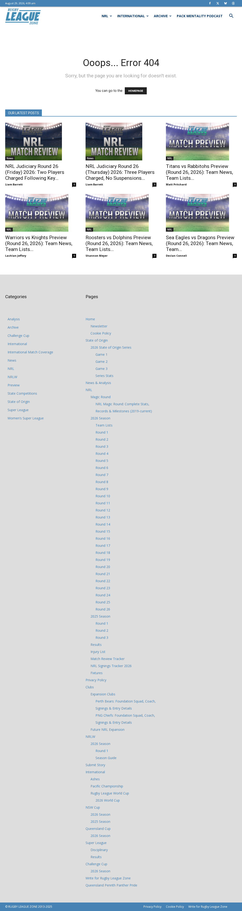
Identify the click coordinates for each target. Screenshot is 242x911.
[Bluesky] (225, 3)
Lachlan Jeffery (15, 255)
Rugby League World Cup (110, 793)
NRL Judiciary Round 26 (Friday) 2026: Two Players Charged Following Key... (34, 172)
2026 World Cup (107, 800)
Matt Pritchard (176, 184)
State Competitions (22, 393)
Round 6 (101, 467)
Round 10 (102, 496)
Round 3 (101, 446)
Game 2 (101, 361)
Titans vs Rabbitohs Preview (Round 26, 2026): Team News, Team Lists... (199, 172)
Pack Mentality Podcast (200, 16)
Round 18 (102, 552)
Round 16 (102, 538)
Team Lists (103, 425)
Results (96, 644)
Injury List (98, 651)
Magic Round (101, 397)
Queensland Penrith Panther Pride (111, 885)
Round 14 (102, 524)
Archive (161, 16)
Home (90, 319)
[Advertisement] (121, 38)
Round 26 (102, 609)
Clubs (90, 687)
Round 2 (101, 439)
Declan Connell (176, 255)
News (10, 158)
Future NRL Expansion (108, 729)
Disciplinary (99, 850)
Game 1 (101, 354)
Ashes (95, 779)
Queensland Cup (98, 828)
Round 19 (102, 559)
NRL (105, 16)
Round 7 (101, 474)
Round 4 (101, 453)
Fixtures (97, 673)
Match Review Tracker (108, 658)
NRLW (12, 377)
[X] (217, 3)
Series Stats (104, 375)
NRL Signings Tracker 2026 (111, 666)
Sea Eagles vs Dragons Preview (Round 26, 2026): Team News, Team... (200, 243)
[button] (231, 16)
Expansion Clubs (103, 694)
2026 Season (100, 418)
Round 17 (102, 545)
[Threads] (233, 3)
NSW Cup (93, 807)
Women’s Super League (26, 418)
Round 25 (102, 602)
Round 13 (102, 517)
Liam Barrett (14, 184)
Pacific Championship (107, 786)
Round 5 (101, 460)
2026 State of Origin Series (111, 347)
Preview (14, 385)
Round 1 (101, 432)
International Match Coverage (30, 352)
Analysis (14, 319)
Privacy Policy (96, 680)
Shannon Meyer (97, 255)
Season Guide (106, 758)
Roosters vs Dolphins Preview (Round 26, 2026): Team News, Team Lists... (119, 243)
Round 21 (102, 574)
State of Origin (19, 401)
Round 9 (101, 489)
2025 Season (100, 616)
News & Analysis (98, 382)
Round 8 (101, 482)
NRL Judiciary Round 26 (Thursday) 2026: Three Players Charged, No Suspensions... (120, 172)
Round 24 (102, 595)
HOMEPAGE (135, 90)
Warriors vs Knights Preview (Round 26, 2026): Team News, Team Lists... (38, 243)
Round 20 (102, 566)
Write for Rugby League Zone (108, 878)
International (131, 16)
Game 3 (101, 368)
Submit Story (95, 765)
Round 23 (102, 588)
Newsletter (99, 326)
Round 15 (102, 531)
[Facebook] (209, 3)
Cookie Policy (101, 333)
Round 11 (102, 503)
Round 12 (102, 510)
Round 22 (102, 581)
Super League (18, 410)
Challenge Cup (18, 335)
